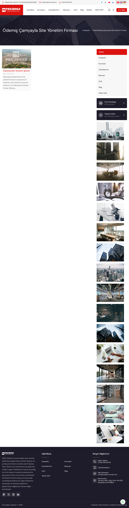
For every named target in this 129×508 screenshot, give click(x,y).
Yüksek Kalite (109, 114)
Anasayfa (86, 30)
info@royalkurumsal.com (49, 2)
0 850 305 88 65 (66, 2)
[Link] (60, 2)
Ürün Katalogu (110, 102)
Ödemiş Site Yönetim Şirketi (16, 70)
